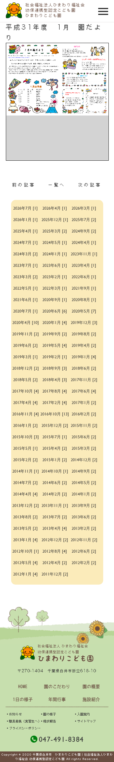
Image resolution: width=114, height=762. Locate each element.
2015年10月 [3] (25, 437)
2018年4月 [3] (54, 379)
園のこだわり (57, 686)
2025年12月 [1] (55, 219)
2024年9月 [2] (84, 231)
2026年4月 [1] (54, 208)
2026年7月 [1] (25, 208)
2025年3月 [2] (54, 231)
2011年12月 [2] (55, 574)
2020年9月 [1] (54, 299)
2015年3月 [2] (84, 448)
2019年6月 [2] (25, 345)
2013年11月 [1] (55, 505)
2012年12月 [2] (55, 540)
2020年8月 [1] (84, 299)
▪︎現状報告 (48, 721)
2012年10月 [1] (25, 551)
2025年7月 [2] (84, 219)
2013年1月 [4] (25, 540)
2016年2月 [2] (84, 414)
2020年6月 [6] (54, 311)
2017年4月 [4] (25, 402)
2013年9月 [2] (84, 505)
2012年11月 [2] (84, 540)
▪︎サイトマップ (85, 721)
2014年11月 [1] (25, 471)
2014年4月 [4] (25, 494)
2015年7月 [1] (54, 437)
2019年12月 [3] (84, 322)
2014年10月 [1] (55, 471)
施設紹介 (91, 699)
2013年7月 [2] (54, 517)
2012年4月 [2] (54, 562)
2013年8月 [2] (25, 517)
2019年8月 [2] (84, 334)
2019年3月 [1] (25, 357)
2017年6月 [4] (84, 391)
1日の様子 (23, 699)
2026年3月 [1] (84, 208)
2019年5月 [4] (54, 345)
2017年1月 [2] (84, 402)
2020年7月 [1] (25, 311)
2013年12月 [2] (25, 505)
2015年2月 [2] (25, 459)
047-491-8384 (61, 739)
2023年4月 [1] (84, 265)
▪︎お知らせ (14, 714)
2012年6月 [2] (84, 551)
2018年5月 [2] (25, 379)
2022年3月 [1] (54, 288)
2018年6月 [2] (84, 368)
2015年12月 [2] (55, 425)
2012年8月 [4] (54, 551)
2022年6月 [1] (84, 277)
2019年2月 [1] (54, 357)
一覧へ (57, 184)
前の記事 (24, 184)
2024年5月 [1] (54, 242)
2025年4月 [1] (25, 231)
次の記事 (90, 184)
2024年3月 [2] (25, 254)
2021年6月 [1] (25, 299)
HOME (22, 686)
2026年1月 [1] (25, 219)
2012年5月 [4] (25, 562)
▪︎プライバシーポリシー (23, 728)
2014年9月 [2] (84, 471)
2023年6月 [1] (54, 265)
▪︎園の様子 (48, 714)
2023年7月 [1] (25, 265)
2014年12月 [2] (84, 459)
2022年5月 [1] (25, 288)
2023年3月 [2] (25, 277)
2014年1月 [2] (84, 494)
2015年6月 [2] (84, 437)
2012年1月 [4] (25, 574)
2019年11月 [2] (25, 334)
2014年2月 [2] (54, 494)
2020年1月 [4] (54, 322)
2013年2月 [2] (84, 528)
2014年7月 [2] (25, 482)
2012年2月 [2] (84, 562)
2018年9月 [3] (54, 368)
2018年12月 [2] (25, 368)
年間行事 (57, 699)
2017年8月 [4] (54, 391)
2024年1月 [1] (54, 254)
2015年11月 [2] (84, 425)
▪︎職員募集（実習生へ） (23, 721)
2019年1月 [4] (84, 357)
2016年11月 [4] (25, 414)
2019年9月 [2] (54, 334)
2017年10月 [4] (25, 391)
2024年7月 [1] (25, 242)
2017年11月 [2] (84, 379)
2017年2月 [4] (54, 402)
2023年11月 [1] (84, 254)
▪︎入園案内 (82, 714)
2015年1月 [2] (54, 459)
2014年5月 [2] (84, 482)
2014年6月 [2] (54, 482)
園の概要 (91, 686)
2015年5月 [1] (25, 448)
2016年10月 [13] (54, 414)
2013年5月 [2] (25, 528)
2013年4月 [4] (54, 528)
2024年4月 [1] (84, 242)
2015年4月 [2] (54, 448)
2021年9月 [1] (84, 288)
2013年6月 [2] (84, 517)
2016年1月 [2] (25, 425)
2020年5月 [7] (84, 311)
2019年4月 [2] (84, 345)
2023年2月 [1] (54, 277)
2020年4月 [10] (25, 322)
